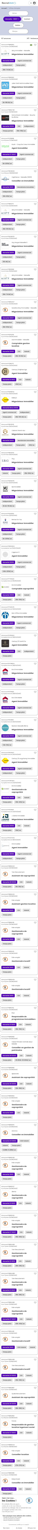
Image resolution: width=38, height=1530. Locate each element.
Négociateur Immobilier (23, 54)
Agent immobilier (20, 148)
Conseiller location (20, 1454)
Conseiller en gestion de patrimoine (23, 1048)
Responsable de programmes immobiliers (23, 1017)
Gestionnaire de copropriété (19, 790)
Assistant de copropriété (23, 875)
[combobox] (20, 13)
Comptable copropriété (23, 588)
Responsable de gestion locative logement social (23, 1425)
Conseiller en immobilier (23, 181)
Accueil (4, 8)
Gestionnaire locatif (21, 961)
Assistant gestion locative (24, 904)
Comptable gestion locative (21, 344)
